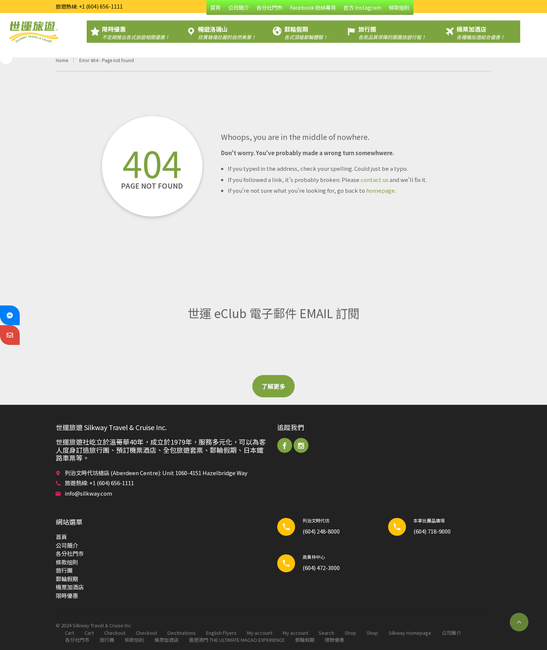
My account (259, 632)
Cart (69, 632)
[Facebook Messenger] (10, 315)
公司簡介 (238, 7)
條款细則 (399, 7)
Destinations (181, 632)
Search (326, 632)
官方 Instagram (362, 7)
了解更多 (273, 386)
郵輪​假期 (67, 579)
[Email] (10, 335)
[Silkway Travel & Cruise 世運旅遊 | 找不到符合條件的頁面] (33, 32)
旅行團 (64, 570)
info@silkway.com (88, 493)
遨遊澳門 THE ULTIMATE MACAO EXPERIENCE (237, 639)
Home (62, 60)
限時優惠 (67, 595)
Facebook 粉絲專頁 (313, 7)
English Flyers (221, 632)
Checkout (114, 632)
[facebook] (284, 445)
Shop (350, 632)
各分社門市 (269, 7)
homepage (380, 190)
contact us (374, 179)
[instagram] (301, 445)
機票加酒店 (70, 587)
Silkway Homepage (409, 632)
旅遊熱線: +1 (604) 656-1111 (89, 6)
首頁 (215, 7)
